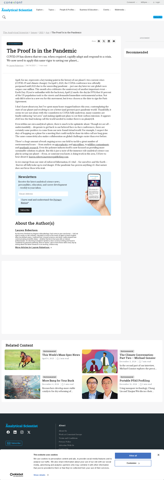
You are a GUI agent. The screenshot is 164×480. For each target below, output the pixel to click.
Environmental (15, 44)
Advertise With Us (66, 445)
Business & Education (89, 10)
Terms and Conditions (68, 438)
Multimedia (119, 10)
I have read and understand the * (41, 201)
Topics (51, 10)
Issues (34, 32)
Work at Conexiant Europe (70, 434)
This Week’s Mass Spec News (61, 354)
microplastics (61, 144)
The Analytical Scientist (16, 32)
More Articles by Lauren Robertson (32, 247)
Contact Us (63, 449)
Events (106, 10)
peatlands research (28, 147)
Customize (131, 463)
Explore (39, 10)
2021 (41, 32)
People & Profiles (67, 10)
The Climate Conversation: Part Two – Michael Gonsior (137, 356)
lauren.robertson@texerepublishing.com (48, 157)
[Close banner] (158, 454)
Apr (47, 32)
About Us (63, 431)
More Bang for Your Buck (58, 380)
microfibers (78, 144)
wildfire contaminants (98, 144)
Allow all (133, 456)
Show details (39, 475)
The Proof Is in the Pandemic (66, 32)
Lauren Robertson (16, 66)
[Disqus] (61, 297)
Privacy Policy (65, 442)
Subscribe (24, 210)
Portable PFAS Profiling (135, 380)
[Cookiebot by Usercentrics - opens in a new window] (16, 475)
